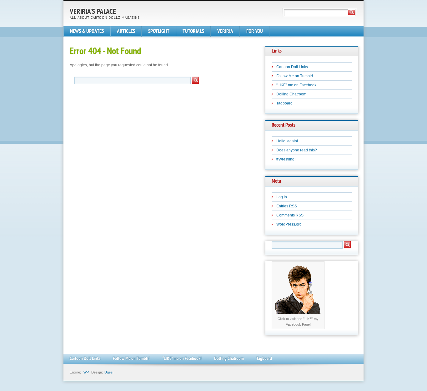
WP (86, 372)
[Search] (351, 12)
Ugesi (108, 372)
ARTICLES (126, 31)
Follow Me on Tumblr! (294, 76)
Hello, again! (287, 141)
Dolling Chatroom (291, 94)
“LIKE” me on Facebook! (296, 85)
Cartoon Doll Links (292, 67)
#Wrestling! (285, 159)
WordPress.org (289, 224)
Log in (281, 197)
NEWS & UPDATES (87, 31)
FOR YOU (254, 31)
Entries (286, 206)
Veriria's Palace (93, 12)
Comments (290, 215)
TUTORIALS (193, 31)
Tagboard (284, 103)
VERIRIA (225, 31)
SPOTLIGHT (158, 31)
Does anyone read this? (296, 150)
